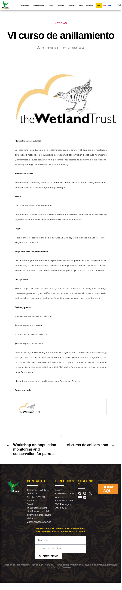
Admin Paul (52, 47)
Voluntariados (89, 5)
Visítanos (51, 5)
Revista (81, 5)
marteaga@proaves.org (27, 293)
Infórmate (71, 5)
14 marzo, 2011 (75, 47)
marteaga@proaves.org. (47, 381)
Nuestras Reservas (38, 5)
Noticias (61, 23)
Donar (99, 5)
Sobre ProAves (25, 5)
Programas (61, 5)
